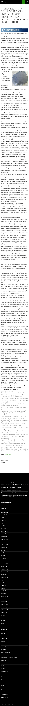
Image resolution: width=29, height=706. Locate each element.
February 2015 (4, 531)
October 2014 (4, 542)
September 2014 (4, 544)
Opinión (3, 674)
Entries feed (3, 692)
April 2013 (3, 590)
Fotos (2, 655)
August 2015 (4, 514)
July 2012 (3, 615)
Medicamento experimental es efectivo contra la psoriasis (14, 492)
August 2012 (4, 612)
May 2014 (3, 555)
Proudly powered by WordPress (7, 704)
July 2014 (3, 550)
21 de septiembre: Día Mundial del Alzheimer (11, 490)
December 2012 (4, 601)
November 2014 (4, 539)
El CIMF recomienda (5, 6)
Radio (2, 676)
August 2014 (4, 547)
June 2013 (3, 585)
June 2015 (3, 520)
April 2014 (3, 558)
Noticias (3, 668)
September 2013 (4, 577)
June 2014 (3, 552)
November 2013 (4, 571)
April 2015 (3, 525)
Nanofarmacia (4, 665)
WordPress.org (4, 697)
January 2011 (4, 623)
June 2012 (3, 618)
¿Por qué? (4, 461)
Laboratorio (3, 660)
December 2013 (4, 569)
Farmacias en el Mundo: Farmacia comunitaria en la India (14, 467)
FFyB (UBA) (8, 454)
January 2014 (4, 566)
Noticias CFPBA (4, 671)
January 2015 (4, 533)
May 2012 (3, 620)
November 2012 (4, 604)
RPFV (2, 679)
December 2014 (4, 536)
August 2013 (4, 580)
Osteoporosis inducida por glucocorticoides (11, 482)
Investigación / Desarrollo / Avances (9, 657)
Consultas (3, 641)
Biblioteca (3, 633)
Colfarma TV (4, 638)
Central (2, 636)
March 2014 (3, 561)
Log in (2, 689)
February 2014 (4, 563)
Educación (3, 649)
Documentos (4, 646)
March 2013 (3, 593)
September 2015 (4, 512)
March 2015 (3, 528)
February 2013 (4, 596)
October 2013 (4, 574)
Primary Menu (27, 2)
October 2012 (4, 607)
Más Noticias (4, 663)
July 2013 (3, 582)
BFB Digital (4, 2)
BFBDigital (11, 25)
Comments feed (4, 694)
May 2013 (3, 588)
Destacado (3, 644)
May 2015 (3, 523)
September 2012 (4, 609)
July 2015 (3, 517)
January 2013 (4, 599)
